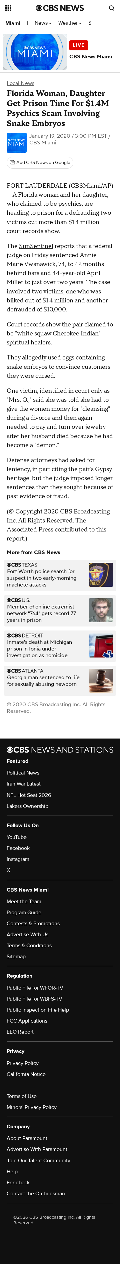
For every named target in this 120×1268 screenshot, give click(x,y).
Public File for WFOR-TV (35, 988)
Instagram (18, 859)
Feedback (18, 1182)
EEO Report (20, 1032)
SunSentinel (36, 246)
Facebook (18, 848)
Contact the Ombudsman (36, 1193)
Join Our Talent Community (38, 1160)
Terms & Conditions (29, 945)
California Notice (26, 1074)
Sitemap (16, 956)
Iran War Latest (24, 784)
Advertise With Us (27, 934)
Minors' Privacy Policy (32, 1107)
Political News (23, 773)
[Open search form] (112, 8)
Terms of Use (22, 1096)
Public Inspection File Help (38, 1010)
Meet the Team (24, 901)
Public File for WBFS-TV (34, 999)
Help (12, 1171)
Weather (68, 23)
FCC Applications (27, 1021)
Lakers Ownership (27, 806)
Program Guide (24, 912)
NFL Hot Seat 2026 (29, 795)
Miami (12, 23)
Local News (20, 83)
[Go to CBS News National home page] (60, 8)
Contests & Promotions (33, 923)
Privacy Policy (23, 1063)
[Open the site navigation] (20, 8)
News (42, 23)
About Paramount (27, 1138)
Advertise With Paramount (37, 1149)
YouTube (17, 837)
